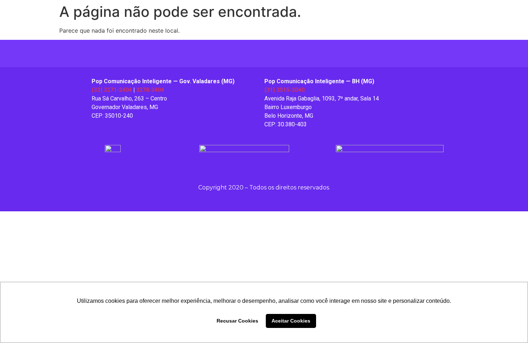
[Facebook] (253, 52)
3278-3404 (150, 89)
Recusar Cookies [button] (237, 321)
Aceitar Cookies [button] (291, 321)
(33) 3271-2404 (112, 89)
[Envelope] (296, 52)
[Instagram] (232, 52)
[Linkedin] (275, 52)
